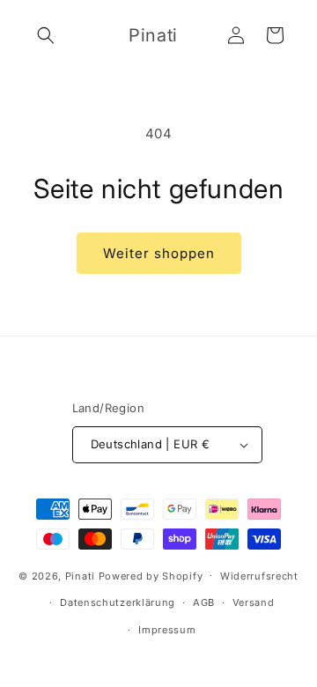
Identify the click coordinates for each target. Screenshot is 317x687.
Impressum (166, 630)
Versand (253, 602)
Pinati (80, 575)
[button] (45, 35)
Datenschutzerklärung (117, 602)
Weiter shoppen (159, 253)
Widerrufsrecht (259, 576)
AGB (204, 602)
